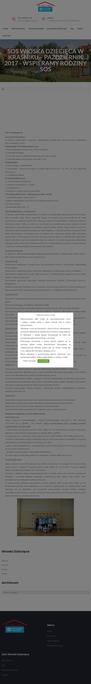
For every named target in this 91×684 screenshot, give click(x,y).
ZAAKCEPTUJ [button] (43, 361)
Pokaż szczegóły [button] (29, 361)
